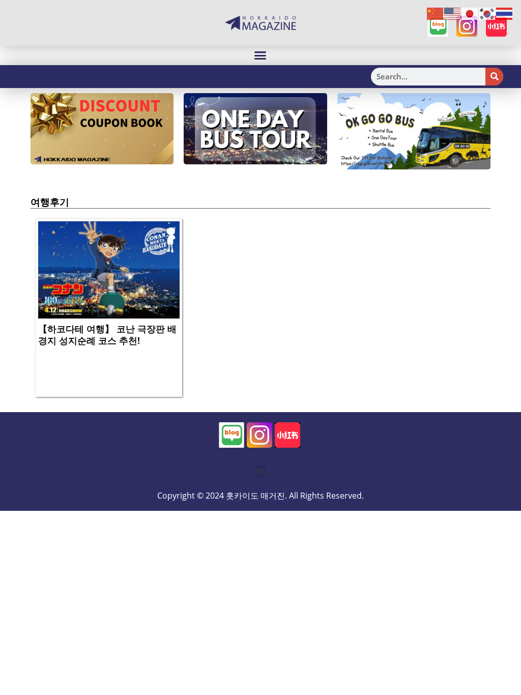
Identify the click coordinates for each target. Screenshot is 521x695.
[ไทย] (504, 13)
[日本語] (470, 13)
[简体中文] (435, 13)
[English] (452, 13)
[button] (260, 55)
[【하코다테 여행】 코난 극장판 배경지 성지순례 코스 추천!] (109, 269)
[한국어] (487, 13)
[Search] (494, 76)
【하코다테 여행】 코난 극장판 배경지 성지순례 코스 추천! (107, 334)
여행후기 (50, 202)
